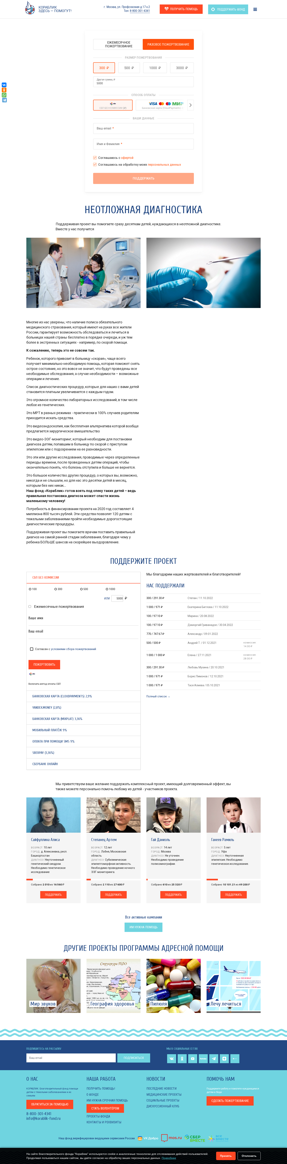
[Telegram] (4, 100)
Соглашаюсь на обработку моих (139, 164)
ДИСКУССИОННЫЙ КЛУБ (162, 1106)
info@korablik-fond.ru (43, 1118)
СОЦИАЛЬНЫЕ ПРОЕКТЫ (162, 1100)
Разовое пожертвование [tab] (168, 44)
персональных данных (164, 164)
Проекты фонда (98, 1116)
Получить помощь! (100, 1088)
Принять (226, 1155)
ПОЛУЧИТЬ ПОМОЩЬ (184, 9)
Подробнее (169, 1158)
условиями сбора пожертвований (73, 649)
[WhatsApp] (4, 95)
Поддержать (53, 894)
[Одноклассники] (4, 90)
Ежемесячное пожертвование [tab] (118, 44)
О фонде (92, 1094)
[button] (104, 67)
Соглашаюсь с (115, 158)
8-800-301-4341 (140, 11)
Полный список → (158, 696)
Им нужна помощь (143, 927)
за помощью (49, 1104)
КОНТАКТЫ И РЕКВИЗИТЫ (103, 1122)
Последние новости (161, 1088)
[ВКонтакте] (4, 85)
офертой (127, 158)
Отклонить (249, 1155)
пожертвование (230, 1101)
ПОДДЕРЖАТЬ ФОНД (230, 9)
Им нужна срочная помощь (107, 1100)
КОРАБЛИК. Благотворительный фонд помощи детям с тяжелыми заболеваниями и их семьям (52, 1092)
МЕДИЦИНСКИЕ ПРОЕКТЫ (163, 1094)
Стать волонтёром (105, 1108)
